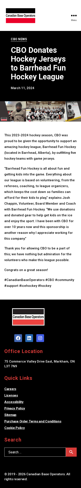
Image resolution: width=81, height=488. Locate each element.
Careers (10, 389)
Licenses (11, 395)
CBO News (19, 39)
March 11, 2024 (22, 88)
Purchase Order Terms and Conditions (32, 421)
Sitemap (10, 415)
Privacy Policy (14, 408)
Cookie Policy (14, 428)
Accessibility (14, 402)
